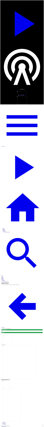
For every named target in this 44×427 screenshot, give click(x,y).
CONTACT (4, 230)
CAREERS (4, 231)
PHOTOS (3, 229)
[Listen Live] (22, 23)
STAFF (3, 228)
